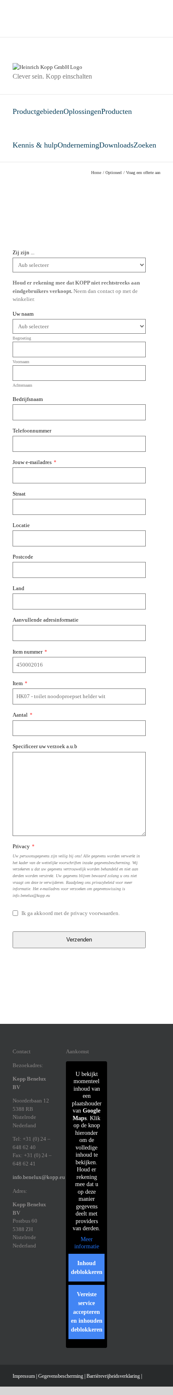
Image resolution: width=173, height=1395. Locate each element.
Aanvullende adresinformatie (46, 620)
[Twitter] (15, 1287)
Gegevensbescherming (60, 1376)
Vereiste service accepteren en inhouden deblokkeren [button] (86, 1312)
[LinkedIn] (36, 1274)
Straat (19, 493)
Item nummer (30, 652)
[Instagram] (26, 1274)
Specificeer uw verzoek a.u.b (45, 746)
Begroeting (22, 338)
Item (20, 683)
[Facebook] (15, 1274)
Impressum (24, 1376)
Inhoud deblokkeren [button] (86, 1267)
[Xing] (47, 1274)
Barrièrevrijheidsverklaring (113, 1376)
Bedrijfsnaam (28, 399)
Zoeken (145, 145)
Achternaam (22, 385)
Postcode (23, 557)
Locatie (21, 525)
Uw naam (23, 314)
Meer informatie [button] (86, 1243)
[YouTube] (26, 1287)
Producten (116, 111)
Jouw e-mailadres (34, 462)
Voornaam (21, 361)
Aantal (22, 715)
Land (18, 588)
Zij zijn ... (23, 252)
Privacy (23, 846)
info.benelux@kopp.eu (39, 1177)
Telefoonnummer (32, 430)
